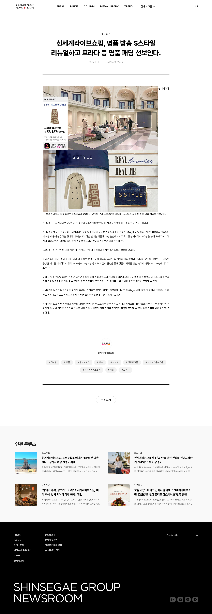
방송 (101, 362)
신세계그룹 (146, 6)
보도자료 (105, 34)
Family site (172, 535)
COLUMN (89, 6)
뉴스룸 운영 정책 (52, 550)
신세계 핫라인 (51, 540)
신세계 (115, 362)
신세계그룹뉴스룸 (156, 362)
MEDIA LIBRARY (109, 6)
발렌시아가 (85, 362)
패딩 (112, 370)
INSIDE (74, 6)
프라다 (126, 370)
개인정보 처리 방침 (53, 545)
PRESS (60, 6)
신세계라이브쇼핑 (114, 62)
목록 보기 (106, 399)
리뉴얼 (54, 362)
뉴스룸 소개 (50, 535)
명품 (68, 362)
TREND (128, 6)
